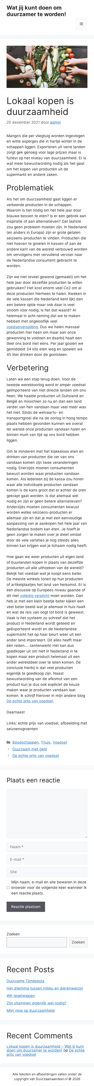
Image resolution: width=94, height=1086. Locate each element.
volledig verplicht (34, 595)
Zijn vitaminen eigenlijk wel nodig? (36, 1003)
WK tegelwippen (21, 996)
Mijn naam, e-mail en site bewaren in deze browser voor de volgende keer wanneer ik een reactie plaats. (49, 887)
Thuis (45, 742)
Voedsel (60, 742)
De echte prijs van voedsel (30, 701)
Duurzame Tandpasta (25, 981)
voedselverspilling (22, 327)
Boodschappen (25, 742)
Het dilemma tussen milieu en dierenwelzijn (45, 988)
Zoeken (13, 934)
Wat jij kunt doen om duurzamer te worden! (36, 10)
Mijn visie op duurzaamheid (31, 1010)
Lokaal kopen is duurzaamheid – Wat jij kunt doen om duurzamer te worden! (45, 1048)
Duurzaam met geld (29, 749)
